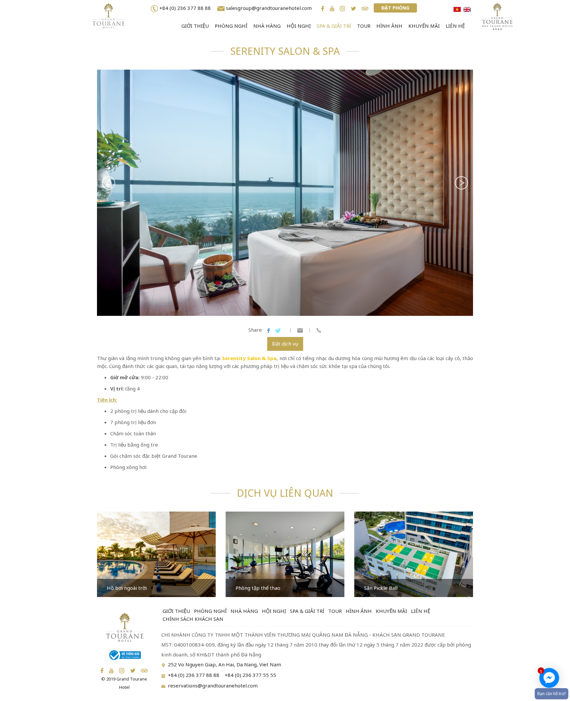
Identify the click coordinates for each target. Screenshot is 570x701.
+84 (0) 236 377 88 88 (186, 8)
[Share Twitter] (277, 329)
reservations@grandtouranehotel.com (213, 685)
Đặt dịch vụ (285, 343)
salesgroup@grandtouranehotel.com (269, 8)
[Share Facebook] (268, 329)
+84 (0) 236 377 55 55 (250, 675)
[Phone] (319, 329)
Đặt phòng (395, 8)
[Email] (300, 329)
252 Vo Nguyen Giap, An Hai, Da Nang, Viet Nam (224, 664)
